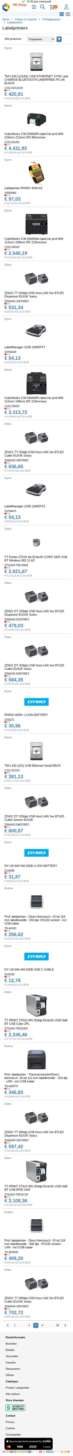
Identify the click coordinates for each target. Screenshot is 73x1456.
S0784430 (10, 351)
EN (68, 14)
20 (57, 1325)
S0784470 (10, 511)
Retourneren (13, 1368)
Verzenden (12, 1356)
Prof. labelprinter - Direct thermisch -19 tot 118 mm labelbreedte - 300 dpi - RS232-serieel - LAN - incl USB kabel (34, 1244)
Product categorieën (17, 1387)
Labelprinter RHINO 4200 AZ (23, 188)
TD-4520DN (11, 1252)
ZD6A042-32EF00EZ (16, 460)
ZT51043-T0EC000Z (16, 565)
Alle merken (13, 1394)
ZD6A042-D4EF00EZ (16, 824)
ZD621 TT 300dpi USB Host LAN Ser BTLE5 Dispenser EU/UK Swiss (34, 1133)
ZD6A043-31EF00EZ (16, 1140)
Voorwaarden (13, 1434)
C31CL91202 (11, 142)
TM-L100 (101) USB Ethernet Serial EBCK (32, 765)
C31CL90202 (11, 406)
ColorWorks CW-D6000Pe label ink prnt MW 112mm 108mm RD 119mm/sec (33, 399)
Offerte (10, 1375)
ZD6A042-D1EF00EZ (16, 619)
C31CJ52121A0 (13, 87)
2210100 (9, 974)
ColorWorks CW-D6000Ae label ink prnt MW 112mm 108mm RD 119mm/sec (33, 240)
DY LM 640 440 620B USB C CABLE (29, 969)
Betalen (10, 1349)
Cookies (10, 1428)
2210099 (9, 870)
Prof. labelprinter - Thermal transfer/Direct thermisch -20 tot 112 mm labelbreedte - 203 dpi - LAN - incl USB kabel (35, 1078)
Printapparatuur (51, 19)
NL (61, 14)
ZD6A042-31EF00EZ (16, 301)
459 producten (13, 38)
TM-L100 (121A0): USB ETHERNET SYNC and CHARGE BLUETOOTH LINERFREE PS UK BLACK (36, 79)
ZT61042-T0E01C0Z (16, 1194)
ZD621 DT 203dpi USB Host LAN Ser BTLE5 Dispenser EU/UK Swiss (34, 612)
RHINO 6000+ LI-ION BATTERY (26, 715)
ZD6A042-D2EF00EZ (16, 673)
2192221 (9, 719)
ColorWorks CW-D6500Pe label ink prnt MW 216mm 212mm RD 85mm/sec (33, 135)
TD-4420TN (11, 1086)
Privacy (10, 1422)
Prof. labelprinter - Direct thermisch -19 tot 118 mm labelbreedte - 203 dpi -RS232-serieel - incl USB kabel (35, 920)
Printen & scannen (26, 19)
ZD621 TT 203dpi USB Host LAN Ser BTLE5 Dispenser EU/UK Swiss (34, 294)
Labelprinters (14, 22)
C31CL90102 (11, 247)
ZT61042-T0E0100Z (16, 1028)
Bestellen (11, 1343)
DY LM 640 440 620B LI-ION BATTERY (30, 866)
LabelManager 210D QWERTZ (24, 506)
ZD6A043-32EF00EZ (16, 1306)
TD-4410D (10, 928)
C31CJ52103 (11, 770)
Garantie (11, 1362)
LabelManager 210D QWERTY (24, 347)
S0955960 (10, 192)
